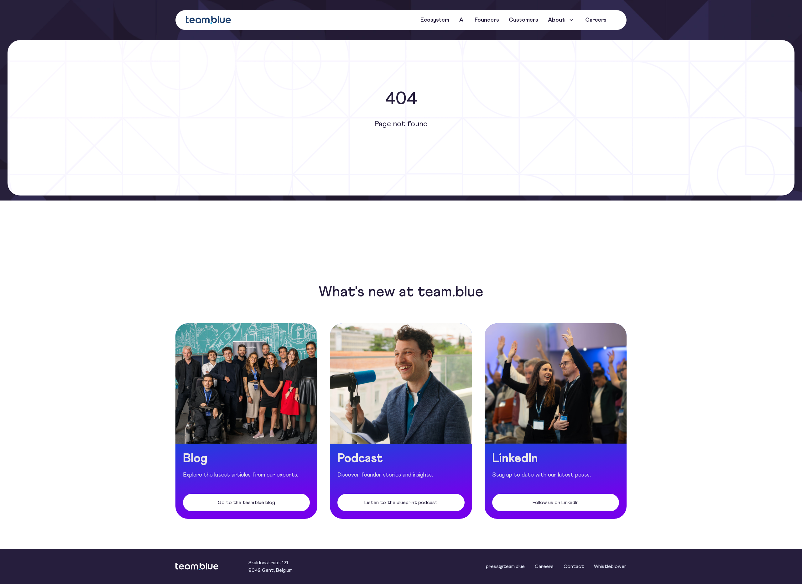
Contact (574, 566)
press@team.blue (505, 566)
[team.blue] (208, 20)
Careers (544, 566)
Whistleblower (610, 566)
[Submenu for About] (571, 20)
